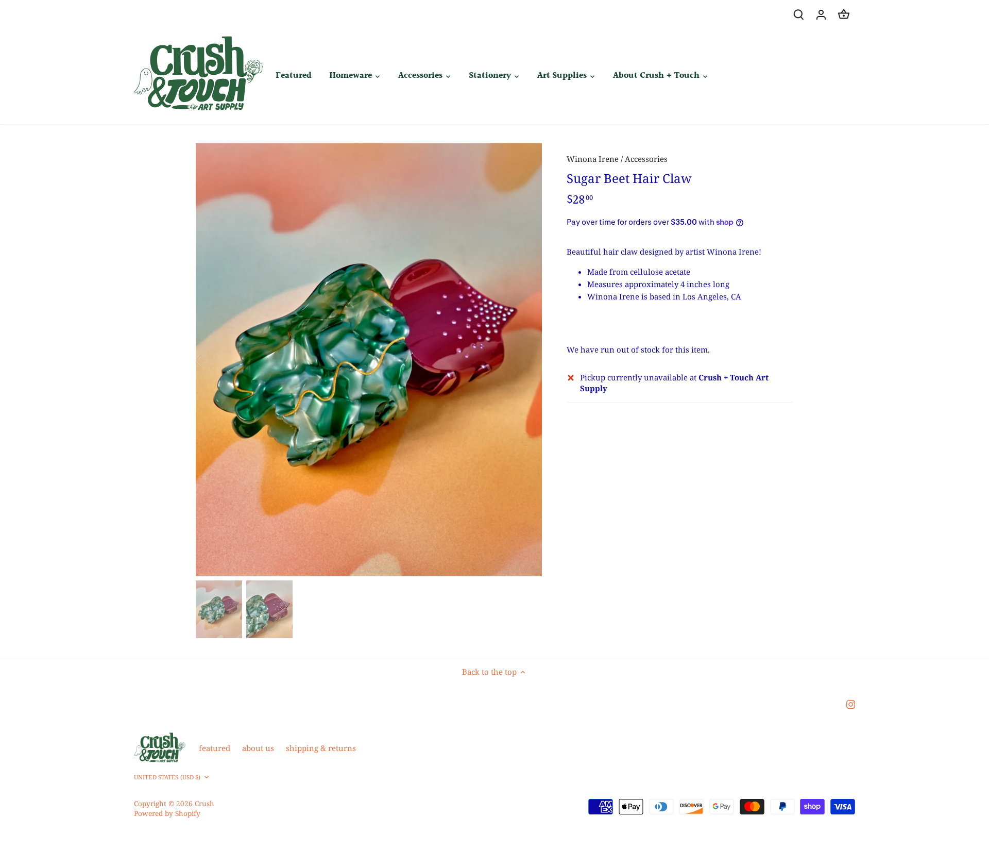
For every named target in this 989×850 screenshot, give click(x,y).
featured (214, 748)
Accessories (646, 159)
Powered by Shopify (167, 813)
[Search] (798, 14)
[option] (369, 359)
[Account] (821, 14)
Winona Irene (593, 159)
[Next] (526, 359)
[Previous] (211, 359)
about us (258, 748)
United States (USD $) (167, 777)
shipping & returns (321, 748)
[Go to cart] (844, 14)
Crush (204, 803)
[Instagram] (850, 703)
